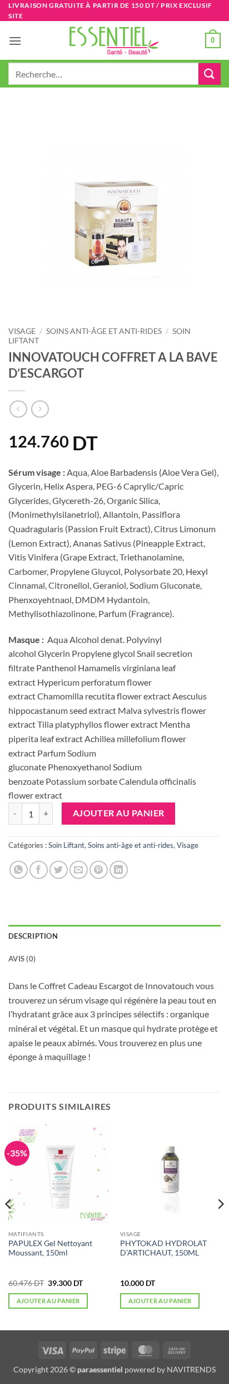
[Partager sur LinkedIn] (118, 870)
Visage (22, 331)
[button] (15, 40)
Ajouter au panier (119, 813)
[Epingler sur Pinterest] (98, 870)
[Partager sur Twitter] (58, 870)
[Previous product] (39, 409)
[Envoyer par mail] (78, 870)
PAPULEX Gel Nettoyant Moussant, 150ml (50, 1248)
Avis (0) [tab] (22, 958)
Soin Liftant (66, 845)
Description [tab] (33, 936)
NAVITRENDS (191, 1369)
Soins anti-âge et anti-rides (104, 331)
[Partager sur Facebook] (38, 870)
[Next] (220, 1226)
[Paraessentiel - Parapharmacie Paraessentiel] (114, 41)
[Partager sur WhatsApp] (18, 870)
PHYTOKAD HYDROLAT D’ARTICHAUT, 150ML (163, 1248)
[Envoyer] (209, 74)
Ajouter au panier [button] (48, 1300)
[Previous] (9, 1226)
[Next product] (18, 409)
